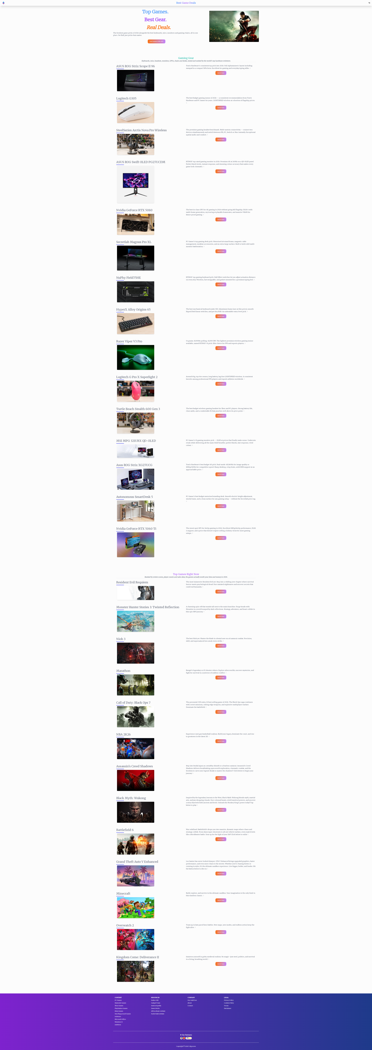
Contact (190, 1006)
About (190, 1003)
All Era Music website (158, 1011)
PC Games (118, 1000)
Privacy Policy (229, 1000)
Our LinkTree (192, 1000)
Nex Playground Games (123, 1014)
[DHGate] (189, 1038)
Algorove (192, 1046)
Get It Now (220, 73)
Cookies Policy (229, 1003)
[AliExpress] (184, 1038)
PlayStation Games (121, 1008)
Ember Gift (154, 1000)
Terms (226, 1006)
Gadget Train (155, 1003)
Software (118, 1016)
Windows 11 (119, 1022)
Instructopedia (156, 1006)
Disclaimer (227, 1008)
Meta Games (119, 1011)
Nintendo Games (120, 1003)
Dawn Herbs (155, 1008)
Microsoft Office (120, 1019)
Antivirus (118, 1025)
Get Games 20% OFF (156, 41)
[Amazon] (181, 1038)
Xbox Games (119, 1006)
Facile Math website (157, 1014)
